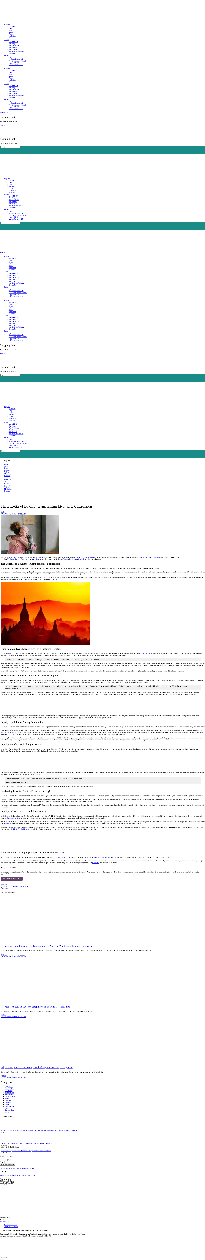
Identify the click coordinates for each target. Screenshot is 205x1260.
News (7, 1108)
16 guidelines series (88, 557)
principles (9, 823)
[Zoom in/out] (1, 1257)
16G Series (8, 1091)
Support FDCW (14, 63)
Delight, (166, 557)
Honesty (17, 559)
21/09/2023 (22, 1017)
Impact (6, 55)
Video (7, 1112)
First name (3, 1160)
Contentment (156, 557)
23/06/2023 (22, 1078)
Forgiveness (73, 559)
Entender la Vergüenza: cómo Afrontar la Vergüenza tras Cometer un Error (26, 1151)
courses (64, 857)
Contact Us (12, 53)
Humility (142, 557)
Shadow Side (9, 1110)
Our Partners (13, 47)
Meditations (12, 36)
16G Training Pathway (16, 51)
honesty (113, 857)
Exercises (8, 1100)
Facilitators (8, 1102)
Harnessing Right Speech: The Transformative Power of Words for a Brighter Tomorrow (46, 945)
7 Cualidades (9, 1093)
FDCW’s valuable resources (22, 829)
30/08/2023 (22, 956)
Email (2, 1162)
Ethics (7, 1098)
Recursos (12, 38)
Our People (12, 44)
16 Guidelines (13, 886)
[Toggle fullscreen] (3, 1257)
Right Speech (36, 559)
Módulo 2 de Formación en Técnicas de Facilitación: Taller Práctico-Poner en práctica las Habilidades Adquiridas (39, 1130)
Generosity (24, 559)
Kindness (10, 559)
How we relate (24, 886)
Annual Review (10, 1096)
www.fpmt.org (5, 1221)
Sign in (2, 125)
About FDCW (13, 42)
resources (58, 857)
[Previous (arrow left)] (1, 1259)
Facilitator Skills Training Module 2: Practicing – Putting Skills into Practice (26, 1143)
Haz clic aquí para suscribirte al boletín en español (17, 1168)
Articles (11, 32)
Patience (148, 557)
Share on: (4, 884)
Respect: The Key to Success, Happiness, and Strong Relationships (35, 1006)
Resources (12, 26)
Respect (65, 559)
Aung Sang (144, 653)
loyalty (7, 888)
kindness (98, 857)
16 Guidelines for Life (16, 59)
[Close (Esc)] (7, 1257)
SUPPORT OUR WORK (12, 879)
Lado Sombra (9, 1106)
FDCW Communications (9, 514)
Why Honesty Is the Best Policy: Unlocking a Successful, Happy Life (36, 1067)
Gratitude (81, 559)
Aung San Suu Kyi (14, 653)
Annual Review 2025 (16, 65)
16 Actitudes (9, 1087)
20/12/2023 (22, 514)
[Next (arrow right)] (3, 1259)
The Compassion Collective (18, 61)
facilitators (95, 863)
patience (104, 857)
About (6, 40)
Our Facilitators (14, 45)
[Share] (5, 1257)
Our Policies (13, 49)
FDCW (78, 557)
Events (11, 30)
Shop (10, 28)
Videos (11, 34)
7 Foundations (10, 1095)
